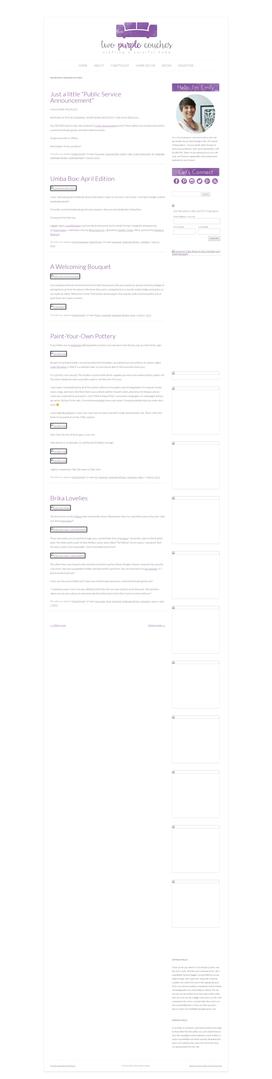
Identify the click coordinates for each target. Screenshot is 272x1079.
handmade (159, 154)
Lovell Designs (73, 225)
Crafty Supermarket (106, 125)
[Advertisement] (195, 310)
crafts (129, 154)
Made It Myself (78, 154)
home (132, 315)
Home (83, 65)
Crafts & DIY (120, 65)
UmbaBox (145, 242)
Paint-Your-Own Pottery (83, 336)
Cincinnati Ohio (112, 154)
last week (66, 520)
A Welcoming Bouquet (80, 266)
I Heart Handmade (80, 242)
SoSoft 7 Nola (125, 229)
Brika (78, 516)
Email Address (184, 216)
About (99, 65)
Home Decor (145, 65)
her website (150, 568)
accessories (100, 601)
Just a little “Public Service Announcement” (85, 97)
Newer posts (156, 625)
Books (167, 65)
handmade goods (76, 158)
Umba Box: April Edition (82, 178)
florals (98, 315)
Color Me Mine (58, 366)
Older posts (58, 625)
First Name (178, 226)
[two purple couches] (136, 38)
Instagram (76, 345)
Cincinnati (99, 154)
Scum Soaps (59, 229)
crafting (123, 154)
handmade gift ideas (59, 158)
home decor (132, 477)
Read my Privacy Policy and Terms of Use (205, 1066)
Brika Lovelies (69, 498)
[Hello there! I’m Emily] (195, 114)
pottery (141, 477)
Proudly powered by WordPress (62, 1066)
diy (153, 154)
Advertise (186, 65)
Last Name (203, 226)
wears (154, 601)
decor (108, 601)
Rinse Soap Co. (97, 229)
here (125, 538)
